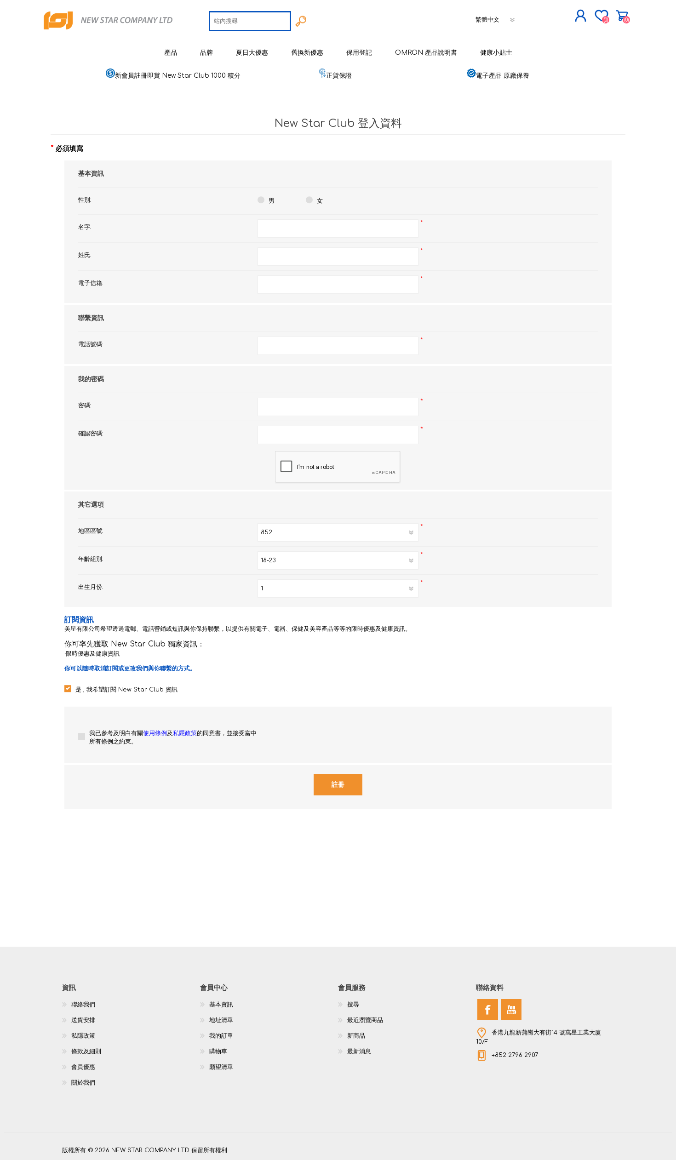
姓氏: (84, 255)
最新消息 (359, 1051)
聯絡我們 (83, 1004)
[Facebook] (487, 1009)
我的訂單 (221, 1036)
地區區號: (90, 531)
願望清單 (221, 1067)
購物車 (622, 16)
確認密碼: (90, 433)
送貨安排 (83, 1020)
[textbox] (250, 21)
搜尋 (353, 1004)
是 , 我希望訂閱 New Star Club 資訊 (126, 689)
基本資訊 (221, 1004)
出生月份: (90, 587)
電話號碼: (90, 344)
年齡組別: (90, 559)
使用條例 (155, 733)
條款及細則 (86, 1051)
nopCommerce (591, 1141)
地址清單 (221, 1020)
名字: (84, 227)
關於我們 (83, 1083)
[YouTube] (511, 1009)
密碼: (84, 405)
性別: (84, 200)
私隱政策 (185, 733)
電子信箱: (90, 283)
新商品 (356, 1036)
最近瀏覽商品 (365, 1020)
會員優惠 (83, 1067)
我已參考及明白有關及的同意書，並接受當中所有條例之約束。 (173, 737)
